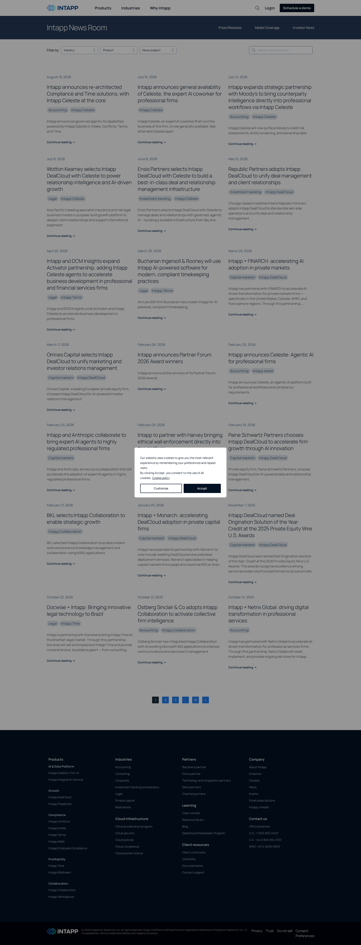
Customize (161, 488)
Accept (202, 488)
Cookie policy (161, 478)
